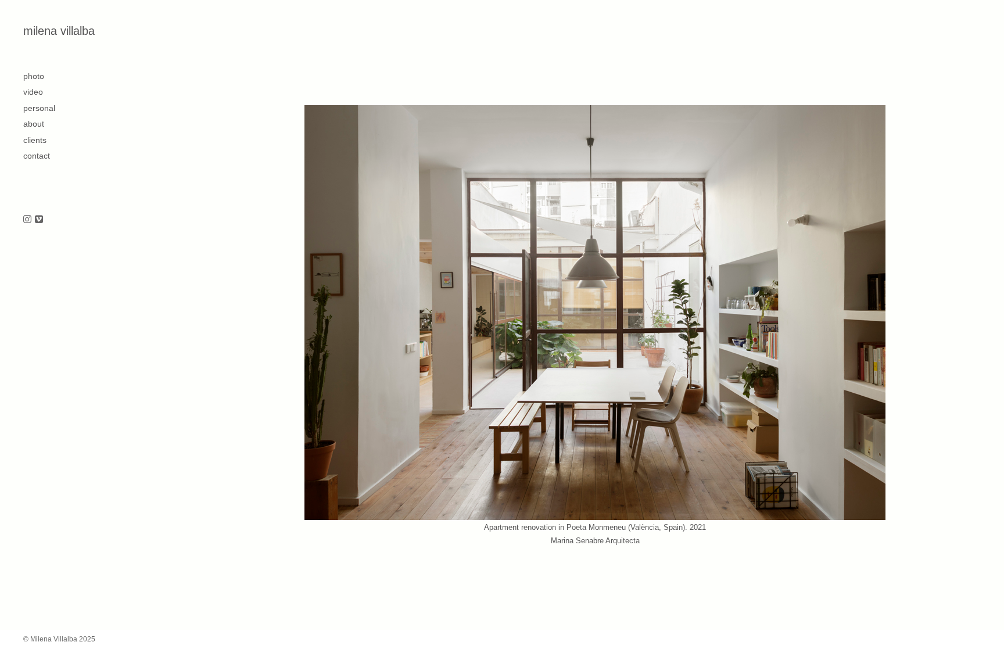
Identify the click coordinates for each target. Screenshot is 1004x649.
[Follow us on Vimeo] (39, 220)
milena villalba (59, 30)
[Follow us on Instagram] (27, 220)
